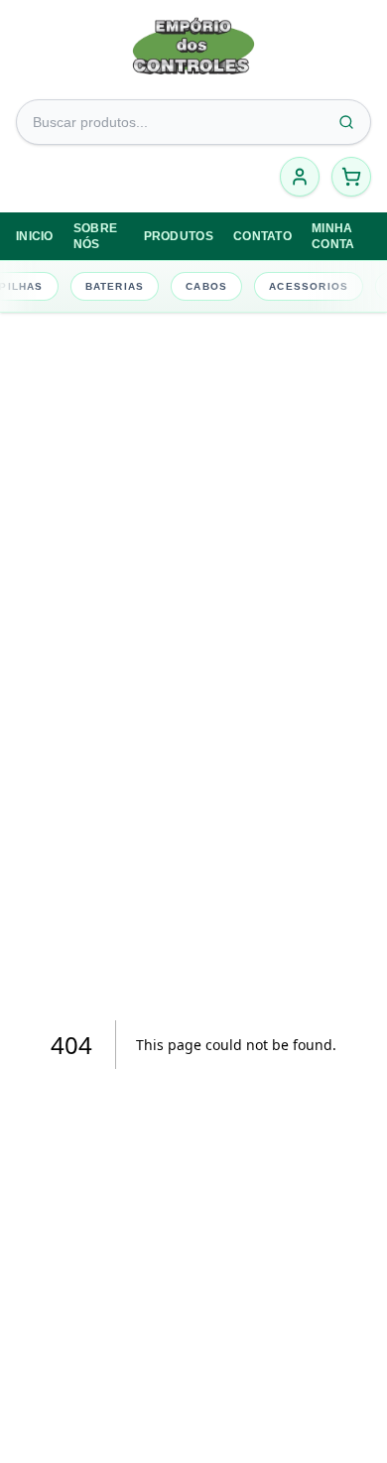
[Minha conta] (300, 177)
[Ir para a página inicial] (193, 51)
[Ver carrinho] (351, 177)
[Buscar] (346, 122)
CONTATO (262, 236)
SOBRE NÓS (95, 236)
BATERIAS (113, 286)
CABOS (205, 286)
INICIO (35, 236)
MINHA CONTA (333, 236)
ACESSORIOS (307, 286)
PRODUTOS (178, 236)
